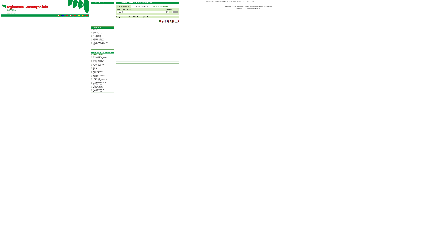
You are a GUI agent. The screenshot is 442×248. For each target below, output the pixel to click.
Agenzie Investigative (99, 64)
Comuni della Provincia (136, 17)
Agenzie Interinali (97, 63)
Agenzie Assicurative (98, 58)
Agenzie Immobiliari (98, 61)
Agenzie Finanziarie (98, 60)
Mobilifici (95, 83)
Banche (95, 68)
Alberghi (95, 67)
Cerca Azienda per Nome (123, 6)
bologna (209, 1)
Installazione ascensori (99, 82)
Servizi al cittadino (98, 39)
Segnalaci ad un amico (99, 43)
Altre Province (148, 17)
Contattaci (95, 29)
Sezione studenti (97, 34)
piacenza (232, 1)
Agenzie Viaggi (97, 65)
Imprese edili (96, 78)
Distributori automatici (99, 75)
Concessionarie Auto (98, 74)
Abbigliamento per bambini (100, 57)
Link (94, 45)
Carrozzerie (96, 69)
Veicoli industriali (97, 92)
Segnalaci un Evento (98, 38)
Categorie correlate (122, 17)
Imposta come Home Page (100, 42)
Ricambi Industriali (98, 87)
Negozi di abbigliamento (99, 85)
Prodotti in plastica (98, 86)
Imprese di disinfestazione (100, 79)
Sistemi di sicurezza (98, 89)
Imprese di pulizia (97, 81)
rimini (243, 1)
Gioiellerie (95, 76)
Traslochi (95, 90)
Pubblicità (95, 32)
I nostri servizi (97, 35)
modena (220, 1)
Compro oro (96, 72)
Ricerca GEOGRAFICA (142, 6)
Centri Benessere (98, 71)
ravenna (238, 1)
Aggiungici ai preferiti (98, 40)
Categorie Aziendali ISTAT (160, 6)
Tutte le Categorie (98, 54)
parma (226, 1)
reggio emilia (250, 1)
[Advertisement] (135, 41)
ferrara (215, 1)
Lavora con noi (97, 36)
